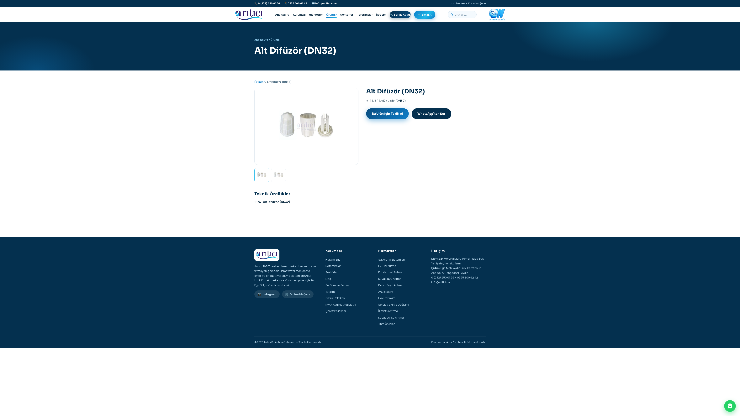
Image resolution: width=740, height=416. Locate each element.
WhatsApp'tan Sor (431, 114)
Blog (328, 279)
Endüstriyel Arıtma (390, 272)
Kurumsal (299, 14)
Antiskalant (385, 292)
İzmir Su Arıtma (388, 311)
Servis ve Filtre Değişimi (393, 304)
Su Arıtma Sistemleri (391, 259)
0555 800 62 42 (297, 3)
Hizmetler (316, 14)
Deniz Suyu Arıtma (390, 285)
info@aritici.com (326, 3)
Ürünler (331, 14)
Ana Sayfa (282, 14)
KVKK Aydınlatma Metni (340, 304)
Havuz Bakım (386, 298)
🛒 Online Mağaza (297, 294)
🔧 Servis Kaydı (400, 14)
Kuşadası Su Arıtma (391, 317)
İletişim (381, 14)
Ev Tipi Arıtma (387, 266)
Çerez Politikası (335, 311)
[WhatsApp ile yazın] (730, 406)
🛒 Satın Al (424, 14)
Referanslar (365, 14)
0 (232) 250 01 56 (269, 3)
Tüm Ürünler (386, 324)
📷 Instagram (267, 294)
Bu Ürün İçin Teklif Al (387, 114)
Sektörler (346, 14)
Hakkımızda (333, 259)
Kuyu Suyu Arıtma (389, 279)
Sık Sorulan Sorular (337, 285)
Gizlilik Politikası (335, 298)
